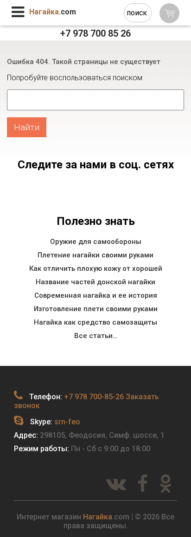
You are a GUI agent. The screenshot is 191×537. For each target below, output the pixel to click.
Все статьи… (95, 336)
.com (52, 11)
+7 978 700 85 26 (95, 33)
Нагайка (97, 516)
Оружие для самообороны (95, 241)
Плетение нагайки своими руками (95, 255)
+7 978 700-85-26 (94, 396)
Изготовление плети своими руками (96, 309)
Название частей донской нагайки (95, 282)
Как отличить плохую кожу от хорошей (95, 268)
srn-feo (67, 421)
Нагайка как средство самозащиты (95, 322)
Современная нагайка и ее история (95, 295)
